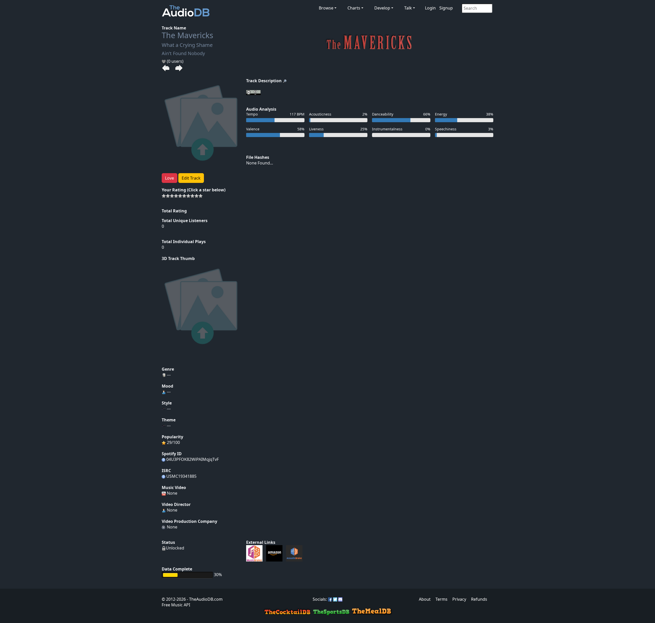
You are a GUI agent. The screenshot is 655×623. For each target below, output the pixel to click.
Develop (382, 8)
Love (169, 178)
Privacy (459, 599)
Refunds (479, 599)
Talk (408, 8)
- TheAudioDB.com (204, 599)
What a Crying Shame (187, 44)
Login (430, 8)
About (425, 599)
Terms (441, 599)
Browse (326, 8)
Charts (353, 8)
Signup (446, 8)
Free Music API (176, 605)
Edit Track (191, 178)
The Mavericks (187, 35)
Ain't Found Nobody (183, 53)
